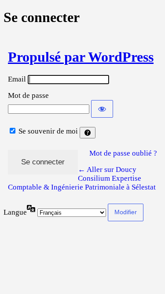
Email (17, 79)
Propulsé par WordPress (81, 57)
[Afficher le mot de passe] (102, 109)
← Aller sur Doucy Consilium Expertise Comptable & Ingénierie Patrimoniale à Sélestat (82, 178)
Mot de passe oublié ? (123, 153)
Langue (15, 212)
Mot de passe (28, 95)
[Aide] (87, 132)
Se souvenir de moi (48, 131)
